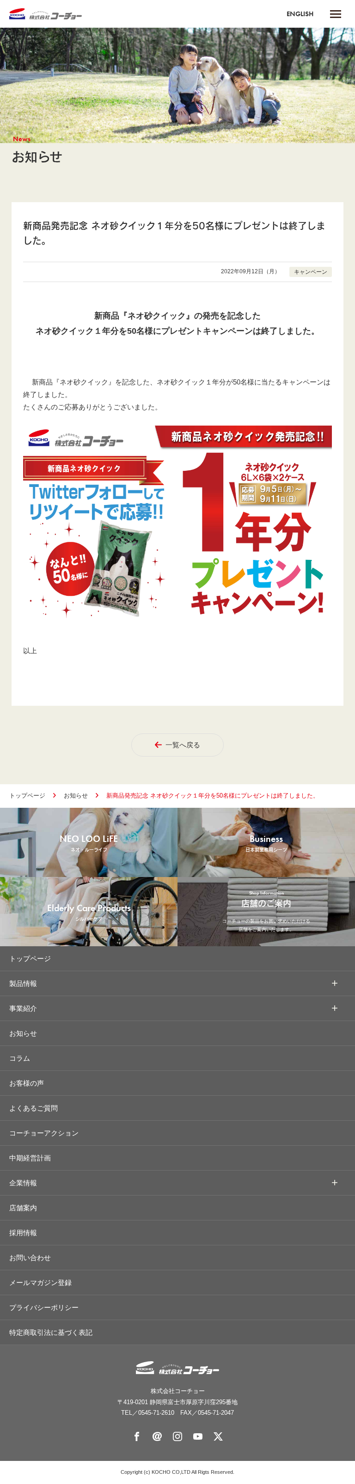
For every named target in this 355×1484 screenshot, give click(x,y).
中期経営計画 (30, 1158)
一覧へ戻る (182, 745)
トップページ (27, 795)
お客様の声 (26, 1083)
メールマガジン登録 (40, 1282)
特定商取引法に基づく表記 (50, 1332)
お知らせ (76, 795)
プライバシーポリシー (44, 1307)
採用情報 (23, 1233)
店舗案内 (23, 1208)
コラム (19, 1058)
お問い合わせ (30, 1258)
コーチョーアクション (44, 1133)
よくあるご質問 (33, 1108)
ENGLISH (300, 13)
